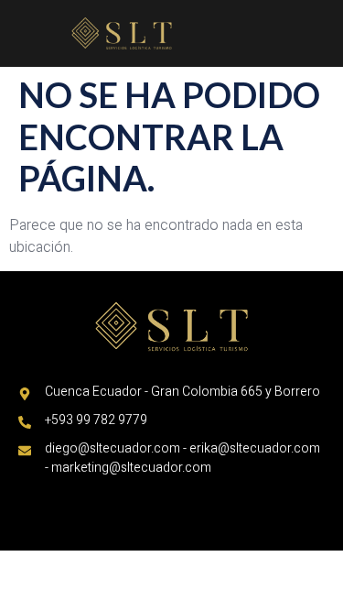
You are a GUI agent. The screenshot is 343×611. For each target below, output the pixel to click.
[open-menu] (323, 22)
